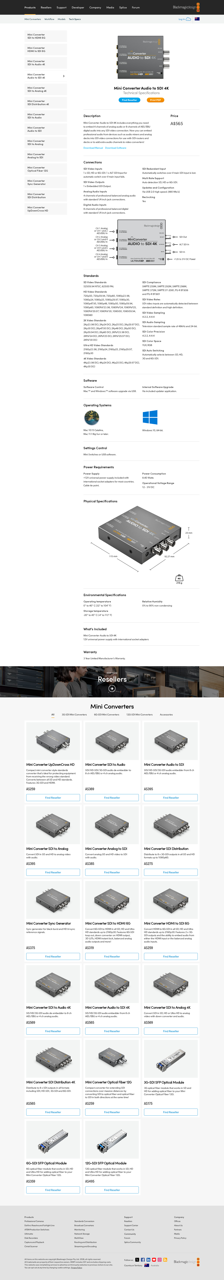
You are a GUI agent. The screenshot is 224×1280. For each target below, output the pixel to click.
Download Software (115, 147)
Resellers (46, 7)
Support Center (131, 1225)
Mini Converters (32, 19)
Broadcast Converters (84, 1225)
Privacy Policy (180, 1238)
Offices (177, 1221)
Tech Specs (75, 18)
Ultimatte (28, 1233)
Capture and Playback (34, 1242)
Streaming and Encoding (85, 1246)
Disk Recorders (31, 1238)
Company (95, 7)
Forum (136, 7)
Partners (177, 1229)
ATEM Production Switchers (36, 1229)
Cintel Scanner (31, 1246)
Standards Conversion (84, 1221)
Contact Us (129, 1229)
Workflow (49, 19)
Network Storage (82, 1233)
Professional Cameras (34, 1221)
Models (61, 19)
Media (110, 7)
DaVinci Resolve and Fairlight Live (39, 1225)
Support (61, 7)
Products (30, 7)
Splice (123, 7)
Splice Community (132, 1242)
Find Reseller (129, 100)
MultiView (78, 1238)
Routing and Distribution (85, 1242)
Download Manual (93, 147)
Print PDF (155, 100)
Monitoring (79, 1229)
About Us (178, 1225)
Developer (78, 7)
